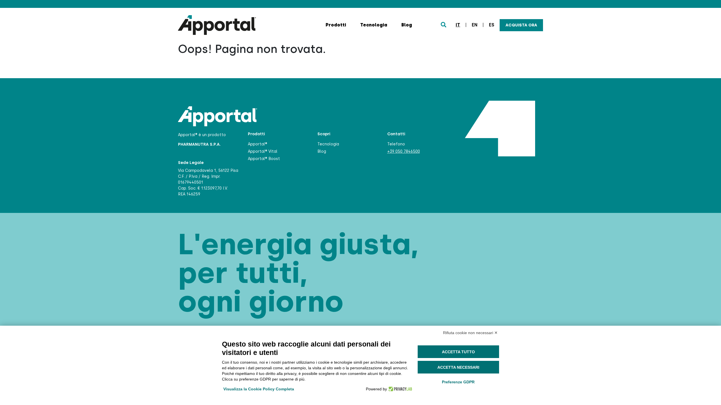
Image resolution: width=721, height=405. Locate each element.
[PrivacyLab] (399, 389)
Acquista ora (521, 25)
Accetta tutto (458, 352)
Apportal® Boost (264, 158)
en (474, 25)
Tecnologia (373, 25)
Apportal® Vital (262, 151)
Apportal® (257, 144)
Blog (406, 25)
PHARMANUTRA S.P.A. (199, 144)
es (491, 25)
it (458, 25)
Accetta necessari (458, 367)
